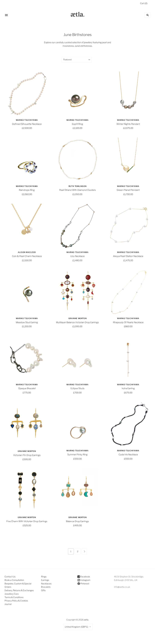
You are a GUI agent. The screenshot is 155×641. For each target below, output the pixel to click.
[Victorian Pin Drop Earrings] (27, 424)
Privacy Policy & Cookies (16, 600)
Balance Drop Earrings (77, 521)
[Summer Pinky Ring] (77, 424)
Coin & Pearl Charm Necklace (27, 256)
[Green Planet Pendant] (128, 159)
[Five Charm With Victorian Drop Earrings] (27, 491)
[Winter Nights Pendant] (128, 93)
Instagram (85, 580)
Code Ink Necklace (128, 454)
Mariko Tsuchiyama (27, 120)
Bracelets (45, 587)
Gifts (43, 590)
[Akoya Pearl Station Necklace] (128, 226)
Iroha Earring (128, 388)
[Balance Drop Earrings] (77, 491)
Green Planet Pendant (128, 190)
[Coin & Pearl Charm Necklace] (27, 226)
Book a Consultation (14, 580)
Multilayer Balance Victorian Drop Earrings (77, 322)
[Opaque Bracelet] (27, 358)
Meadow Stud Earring (27, 322)
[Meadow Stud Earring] (27, 292)
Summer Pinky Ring (77, 454)
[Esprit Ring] (77, 93)
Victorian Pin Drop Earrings (27, 455)
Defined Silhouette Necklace (27, 124)
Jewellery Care (12, 594)
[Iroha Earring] (128, 358)
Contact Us (10, 576)
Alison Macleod (27, 252)
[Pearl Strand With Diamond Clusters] (77, 159)
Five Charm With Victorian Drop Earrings (26, 521)
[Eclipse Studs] (77, 358)
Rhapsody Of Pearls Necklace (128, 322)
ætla (86, 619)
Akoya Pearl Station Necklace (128, 256)
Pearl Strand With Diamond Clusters (77, 190)
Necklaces (46, 583)
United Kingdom (76, 626)
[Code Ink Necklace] (128, 424)
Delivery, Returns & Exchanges (19, 590)
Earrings (45, 580)
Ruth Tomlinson (77, 186)
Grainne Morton (77, 318)
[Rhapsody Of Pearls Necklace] (128, 292)
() (143, 3)
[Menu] (6, 15)
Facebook (85, 576)
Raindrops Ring (27, 190)
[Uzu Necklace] (77, 226)
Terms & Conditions (14, 597)
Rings (43, 576)
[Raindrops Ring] (27, 159)
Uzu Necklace (77, 256)
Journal (8, 604)
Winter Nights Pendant (128, 124)
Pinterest (84, 583)
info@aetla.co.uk (122, 587)
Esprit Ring (77, 124)
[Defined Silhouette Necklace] (27, 93)
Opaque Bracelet (27, 388)
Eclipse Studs (77, 388)
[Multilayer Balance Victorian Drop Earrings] (77, 292)
